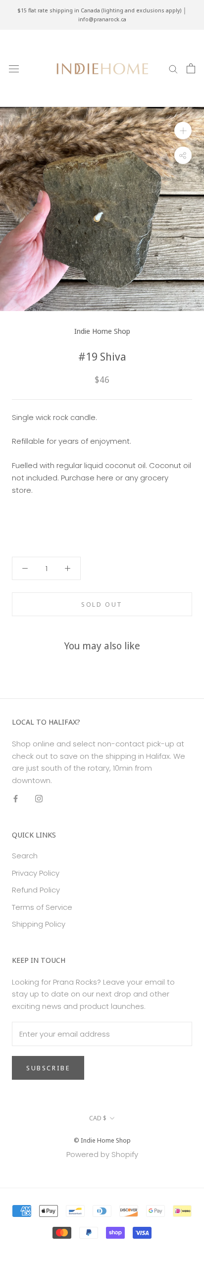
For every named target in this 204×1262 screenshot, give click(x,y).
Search (25, 855)
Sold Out (102, 604)
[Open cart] (191, 68)
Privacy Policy (35, 873)
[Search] (173, 68)
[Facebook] (15, 798)
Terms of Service (42, 907)
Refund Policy (36, 890)
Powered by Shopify (102, 1154)
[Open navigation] (14, 68)
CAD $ (97, 1117)
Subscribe (48, 1067)
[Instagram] (39, 798)
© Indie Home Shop (102, 1140)
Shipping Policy (38, 924)
